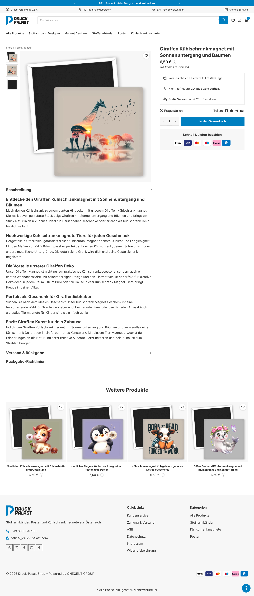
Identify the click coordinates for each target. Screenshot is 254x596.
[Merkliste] (233, 20)
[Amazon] (9, 547)
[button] (74, 3)
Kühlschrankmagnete (145, 33)
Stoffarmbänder (103, 33)
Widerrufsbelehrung (141, 550)
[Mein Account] (239, 20)
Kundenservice (137, 515)
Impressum (135, 543)
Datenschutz (136, 536)
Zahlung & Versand (140, 522)
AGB (130, 529)
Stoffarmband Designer (44, 33)
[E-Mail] (241, 110)
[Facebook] (226, 110)
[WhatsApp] (231, 110)
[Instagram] (31, 547)
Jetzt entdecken (145, 3)
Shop (9, 47)
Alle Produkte (15, 33)
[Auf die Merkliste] (146, 55)
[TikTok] (39, 547)
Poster (122, 33)
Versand (184, 66)
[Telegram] (236, 110)
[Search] (223, 20)
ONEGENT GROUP (80, 573)
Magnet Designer (76, 33)
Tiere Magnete (23, 47)
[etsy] (16, 547)
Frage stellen (173, 110)
